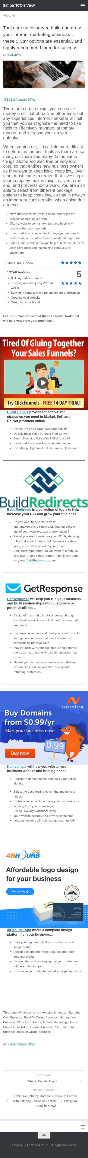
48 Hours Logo (19, 930)
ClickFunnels (17, 412)
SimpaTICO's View (19, 5)
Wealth (9, 15)
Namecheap (16, 766)
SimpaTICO (14, 55)
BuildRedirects (19, 509)
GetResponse (18, 599)
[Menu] (82, 5)
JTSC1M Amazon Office (19, 99)
